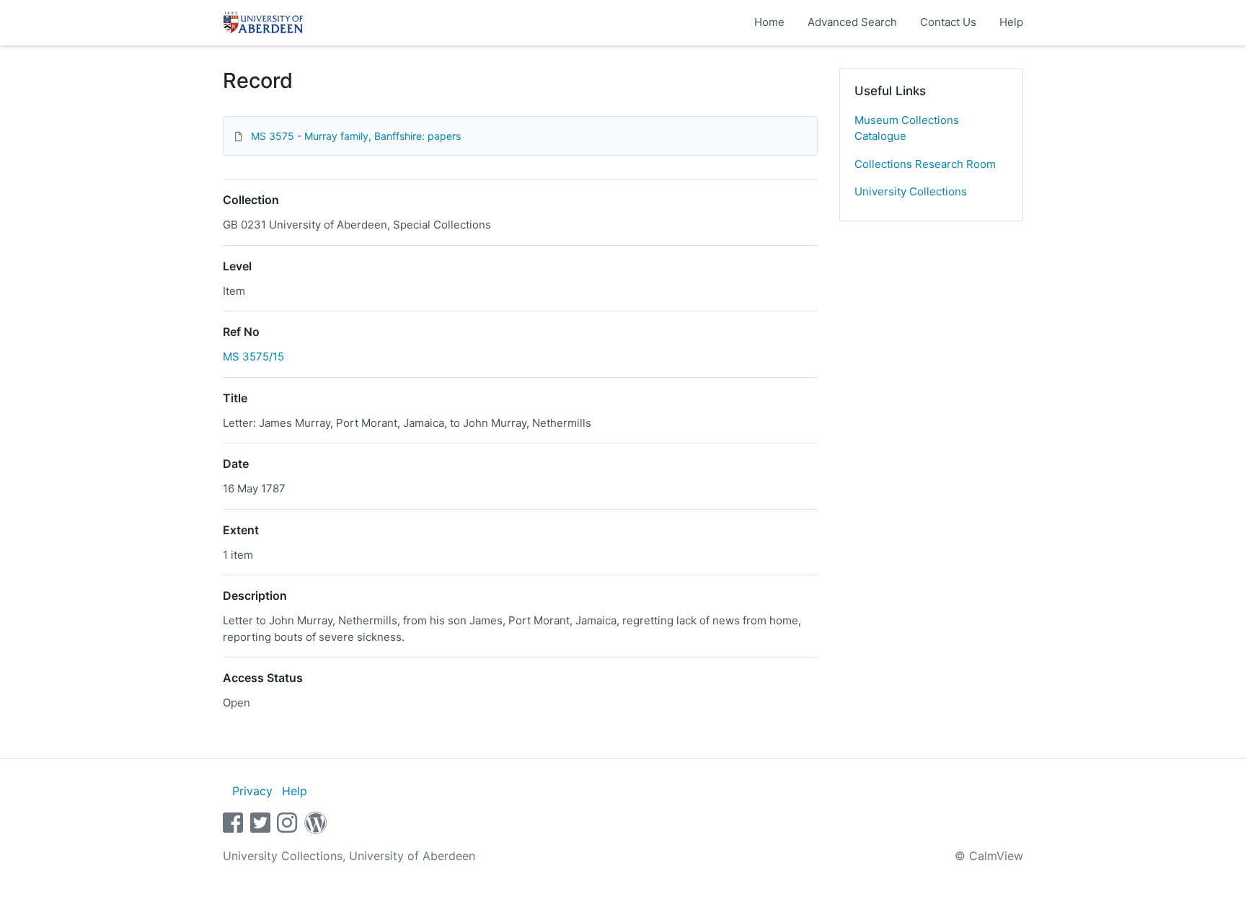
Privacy (252, 791)
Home (769, 22)
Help (1011, 22)
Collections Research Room (925, 164)
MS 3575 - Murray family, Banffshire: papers (356, 136)
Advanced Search (852, 22)
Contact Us (948, 22)
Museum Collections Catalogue (906, 128)
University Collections (910, 191)
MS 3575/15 (253, 356)
